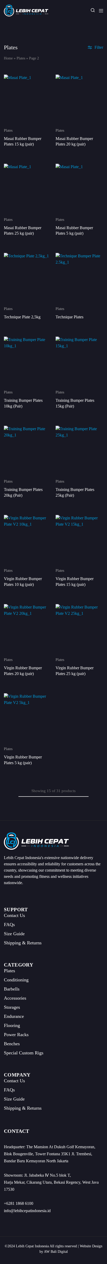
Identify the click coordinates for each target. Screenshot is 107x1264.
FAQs (9, 924)
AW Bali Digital (56, 1252)
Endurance (14, 1016)
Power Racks (16, 1034)
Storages (12, 1007)
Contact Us (14, 915)
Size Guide (14, 933)
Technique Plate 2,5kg (22, 317)
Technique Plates (69, 317)
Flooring (12, 1025)
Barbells (11, 989)
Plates (21, 58)
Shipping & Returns (23, 942)
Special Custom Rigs (23, 1052)
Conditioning (16, 979)
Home (8, 58)
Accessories (15, 998)
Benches (12, 1043)
